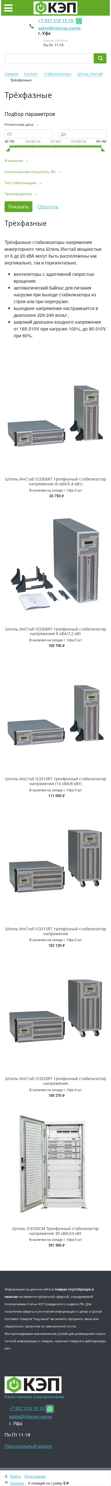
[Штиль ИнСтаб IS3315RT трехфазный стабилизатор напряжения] (55, 863)
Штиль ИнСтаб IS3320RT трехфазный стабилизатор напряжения (55, 1081)
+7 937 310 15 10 (55, 20)
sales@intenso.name (59, 28)
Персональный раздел (28, 1446)
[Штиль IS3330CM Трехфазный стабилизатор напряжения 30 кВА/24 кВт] (55, 1163)
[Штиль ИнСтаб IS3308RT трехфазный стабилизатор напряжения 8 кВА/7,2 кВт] (55, 564)
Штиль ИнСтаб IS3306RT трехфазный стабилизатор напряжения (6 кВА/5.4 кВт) (55, 481)
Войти (15, 1476)
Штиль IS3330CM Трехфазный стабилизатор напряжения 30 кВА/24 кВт (55, 1231)
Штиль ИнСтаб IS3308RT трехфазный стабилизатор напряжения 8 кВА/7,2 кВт (55, 631)
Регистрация (35, 1476)
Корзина (17, 1483)
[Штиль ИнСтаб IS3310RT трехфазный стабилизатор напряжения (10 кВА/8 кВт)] (55, 713)
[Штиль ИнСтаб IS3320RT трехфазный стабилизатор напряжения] (55, 1013)
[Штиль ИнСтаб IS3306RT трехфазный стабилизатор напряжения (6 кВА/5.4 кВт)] (55, 414)
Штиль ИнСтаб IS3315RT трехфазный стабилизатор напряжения (55, 931)
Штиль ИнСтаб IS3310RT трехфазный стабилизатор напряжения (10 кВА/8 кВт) (55, 781)
